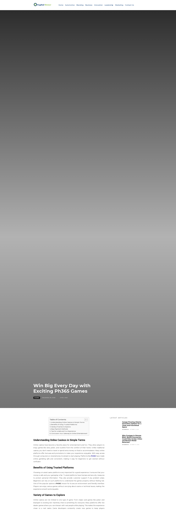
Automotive (125, 429)
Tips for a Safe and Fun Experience (63, 431)
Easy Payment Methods (59, 429)
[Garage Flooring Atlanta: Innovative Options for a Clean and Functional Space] (115, 426)
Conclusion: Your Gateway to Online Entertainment (69, 433)
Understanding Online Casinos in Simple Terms (67, 422)
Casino (36, 397)
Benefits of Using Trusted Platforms (64, 424)
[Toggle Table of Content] (85, 419)
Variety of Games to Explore (61, 427)
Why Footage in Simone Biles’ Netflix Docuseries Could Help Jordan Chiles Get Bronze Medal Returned (132, 439)
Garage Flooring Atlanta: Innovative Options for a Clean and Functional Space (131, 424)
